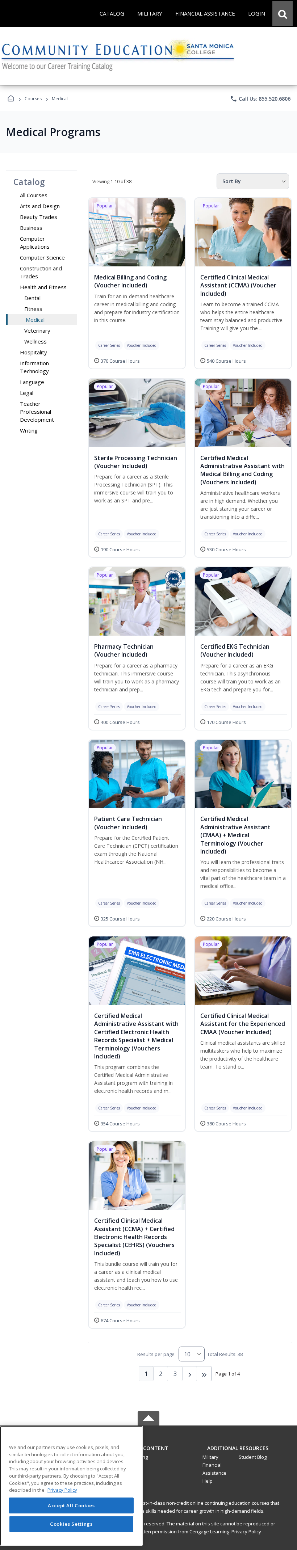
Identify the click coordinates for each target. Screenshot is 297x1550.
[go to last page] (204, 1373)
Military (210, 1457)
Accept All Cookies (71, 1505)
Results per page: (156, 1354)
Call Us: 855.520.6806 (260, 98)
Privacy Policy (246, 1531)
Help (207, 1481)
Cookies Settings (71, 1524)
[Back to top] (148, 1452)
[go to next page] (190, 1373)
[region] (71, 1486)
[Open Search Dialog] (282, 13)
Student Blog (253, 1457)
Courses (33, 99)
